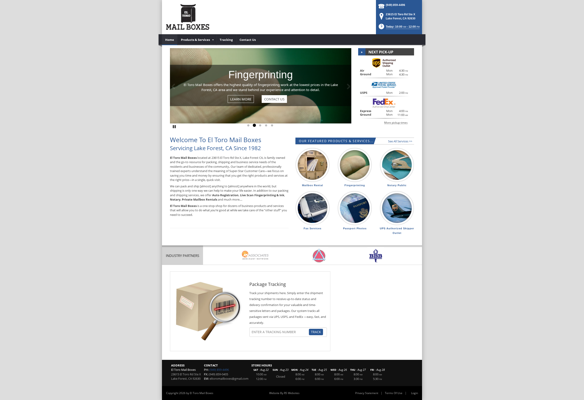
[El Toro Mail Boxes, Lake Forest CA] (187, 17)
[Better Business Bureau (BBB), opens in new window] (375, 255)
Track (316, 332)
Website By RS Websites (284, 393)
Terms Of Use (393, 393)
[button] (399, 28)
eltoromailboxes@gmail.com (229, 378)
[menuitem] (169, 39)
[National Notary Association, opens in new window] (319, 255)
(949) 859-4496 (395, 5)
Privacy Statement (366, 393)
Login (414, 393)
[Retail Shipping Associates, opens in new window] (255, 255)
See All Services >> (400, 141)
